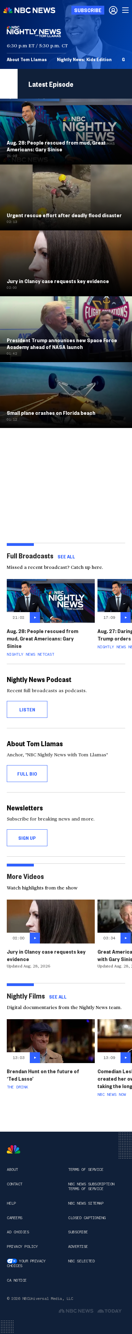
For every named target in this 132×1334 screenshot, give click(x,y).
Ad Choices (18, 1232)
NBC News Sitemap (85, 1203)
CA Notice (17, 1280)
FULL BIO (27, 774)
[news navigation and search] (126, 10)
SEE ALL (66, 556)
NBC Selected (81, 1261)
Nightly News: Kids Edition (84, 59)
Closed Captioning (87, 1217)
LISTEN (27, 709)
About (12, 1169)
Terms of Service (85, 1169)
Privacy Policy (22, 1246)
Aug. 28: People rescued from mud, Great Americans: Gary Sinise (42, 638)
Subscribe (78, 1232)
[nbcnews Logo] (13, 1149)
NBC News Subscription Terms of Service (91, 1186)
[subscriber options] (113, 10)
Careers (14, 1217)
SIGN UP (27, 838)
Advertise (78, 1246)
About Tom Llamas (27, 59)
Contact (14, 1184)
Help (11, 1203)
